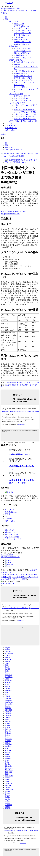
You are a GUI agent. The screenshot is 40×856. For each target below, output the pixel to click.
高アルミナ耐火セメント (23, 78)
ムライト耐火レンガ (21, 35)
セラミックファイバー (17, 103)
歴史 (7, 516)
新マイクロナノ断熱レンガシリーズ (23, 121)
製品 (7, 19)
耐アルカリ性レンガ (21, 26)
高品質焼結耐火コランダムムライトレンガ (22, 383)
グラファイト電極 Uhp (9, 574)
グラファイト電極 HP (22, 96)
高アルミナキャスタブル (23, 76)
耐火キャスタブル (16, 60)
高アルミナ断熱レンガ (22, 51)
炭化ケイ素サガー (20, 39)
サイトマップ (6, 572)
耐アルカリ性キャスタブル (24, 62)
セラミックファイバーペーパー (26, 114)
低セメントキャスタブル (23, 80)
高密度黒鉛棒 (6, 577)
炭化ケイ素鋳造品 (20, 87)
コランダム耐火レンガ (22, 30)
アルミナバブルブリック (23, 48)
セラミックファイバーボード (25, 110)
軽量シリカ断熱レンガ (22, 58)
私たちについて (11, 128)
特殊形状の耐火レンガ (22, 42)
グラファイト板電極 (19, 579)
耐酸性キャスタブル (21, 64)
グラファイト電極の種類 (28, 574)
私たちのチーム (11, 512)
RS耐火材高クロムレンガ (20, 454)
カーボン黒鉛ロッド (19, 577)
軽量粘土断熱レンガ (21, 55)
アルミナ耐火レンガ (21, 28)
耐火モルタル (19, 85)
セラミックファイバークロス (25, 112)
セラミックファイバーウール (25, 119)
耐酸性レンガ (19, 24)
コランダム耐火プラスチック (25, 71)
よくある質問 (10, 125)
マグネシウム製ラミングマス (25, 82)
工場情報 (8, 519)
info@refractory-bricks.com (10, 214)
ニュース (8, 123)
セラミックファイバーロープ (25, 116)
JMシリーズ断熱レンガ (22, 53)
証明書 (7, 514)
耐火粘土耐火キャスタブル (24, 73)
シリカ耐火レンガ (20, 37)
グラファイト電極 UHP (22, 101)
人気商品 (33, 570)
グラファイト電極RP (21, 98)
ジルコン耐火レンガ (21, 44)
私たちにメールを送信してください (14, 211)
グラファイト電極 (16, 94)
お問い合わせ (10, 130)
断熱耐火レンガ (15, 46)
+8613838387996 (7, 555)
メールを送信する (8, 584)
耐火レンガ (13, 21)
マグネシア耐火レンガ (22, 33)
